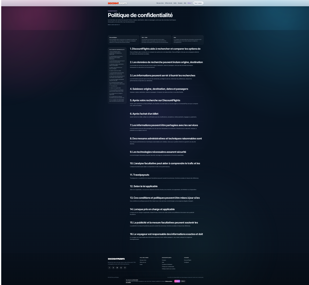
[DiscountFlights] (117, 3)
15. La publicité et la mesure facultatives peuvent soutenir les (116, 97)
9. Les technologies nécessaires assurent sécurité (116, 80)
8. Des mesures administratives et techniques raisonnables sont (116, 77)
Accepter (177, 281)
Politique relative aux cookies (168, 268)
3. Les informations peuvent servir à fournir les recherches (117, 61)
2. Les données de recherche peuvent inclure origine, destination (115, 57)
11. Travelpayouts (113, 85)
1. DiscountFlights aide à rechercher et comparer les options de (115, 53)
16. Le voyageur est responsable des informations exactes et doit (116, 100)
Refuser (183, 281)
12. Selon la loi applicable (115, 88)
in (121, 267)
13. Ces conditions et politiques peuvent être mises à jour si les (116, 90)
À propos (180, 3)
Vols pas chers (160, 3)
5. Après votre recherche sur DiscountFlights (115, 68)
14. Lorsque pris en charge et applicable (115, 94)
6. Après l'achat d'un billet (115, 70)
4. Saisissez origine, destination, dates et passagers (116, 65)
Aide (185, 3)
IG (117, 267)
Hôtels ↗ (190, 3)
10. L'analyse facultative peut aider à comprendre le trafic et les (116, 83)
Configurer (186, 262)
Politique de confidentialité (168, 266)
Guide (175, 3)
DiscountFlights (187, 260)
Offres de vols (168, 3)
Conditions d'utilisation (167, 264)
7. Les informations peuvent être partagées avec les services (116, 73)
